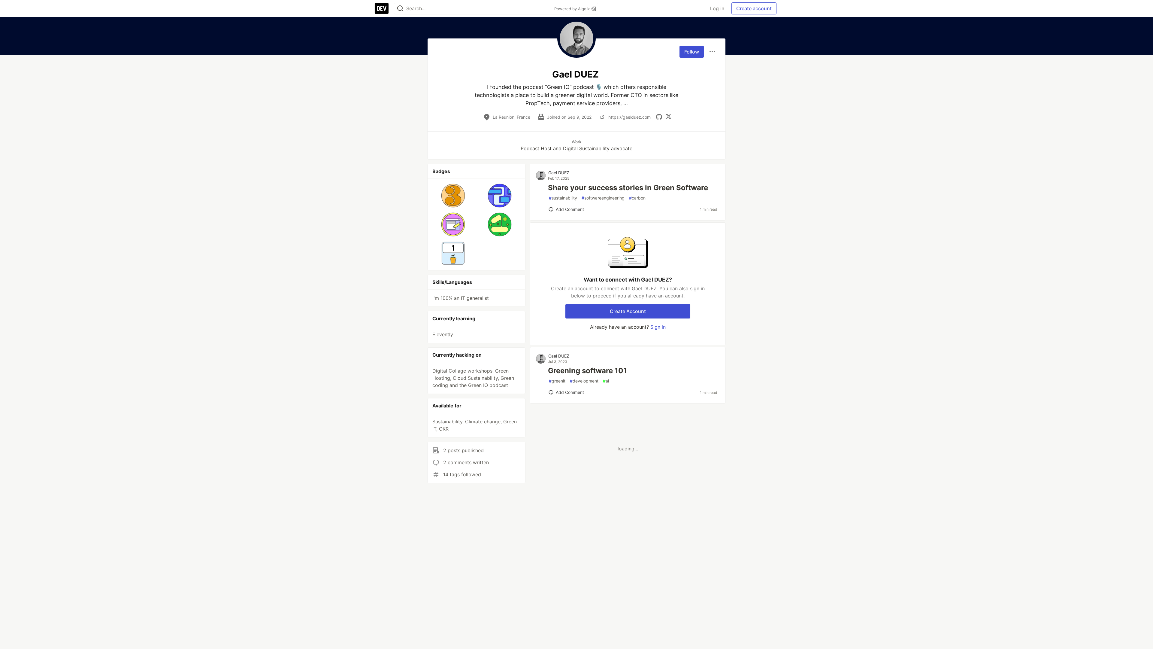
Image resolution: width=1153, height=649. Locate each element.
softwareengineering (603, 197)
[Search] (400, 8)
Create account (754, 8)
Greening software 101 (587, 370)
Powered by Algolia (573, 8)
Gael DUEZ (558, 172)
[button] (453, 196)
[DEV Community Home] (381, 8)
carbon (637, 197)
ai (606, 380)
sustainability (563, 197)
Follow (691, 52)
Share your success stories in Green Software (628, 187)
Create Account (628, 311)
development (584, 380)
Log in (717, 8)
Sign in (658, 327)
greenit (557, 380)
